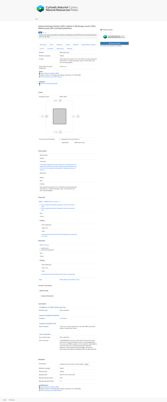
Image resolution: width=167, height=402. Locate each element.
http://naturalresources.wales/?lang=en (51, 77)
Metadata (69, 48)
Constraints (50, 48)
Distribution (60, 44)
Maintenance (60, 48)
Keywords (75, 44)
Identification (43, 44)
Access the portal (115, 43)
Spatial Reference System (89, 44)
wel (43, 32)
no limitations (63, 318)
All (45, 32)
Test (36, 19)
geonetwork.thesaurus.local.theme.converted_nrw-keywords (58, 274)
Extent (51, 44)
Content (42, 48)
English (40, 32)
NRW (61, 378)
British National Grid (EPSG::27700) (69, 279)
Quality (68, 44)
